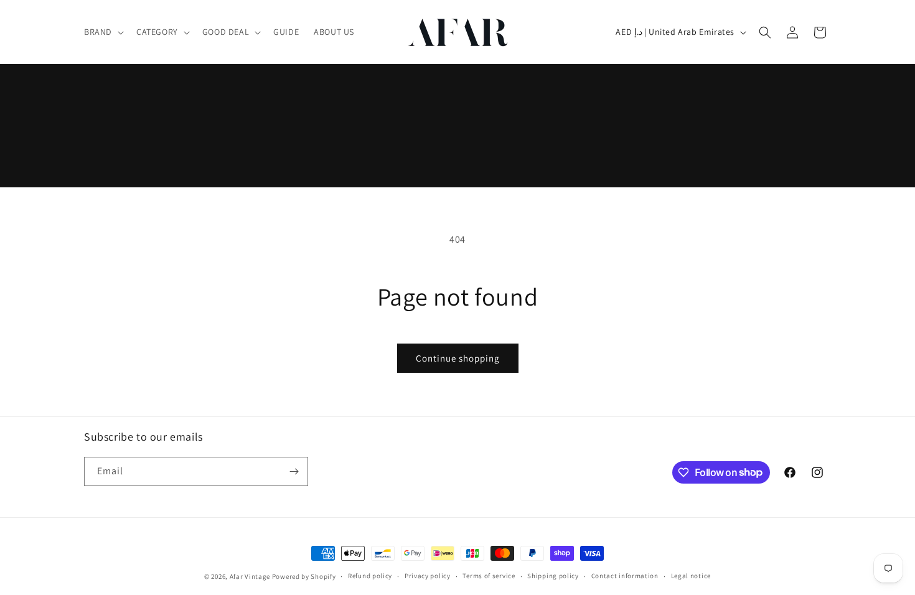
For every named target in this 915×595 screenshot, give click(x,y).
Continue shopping (458, 358)
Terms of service (488, 575)
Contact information (625, 575)
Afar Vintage (250, 576)
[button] (103, 32)
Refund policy (370, 575)
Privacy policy (428, 575)
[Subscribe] (293, 471)
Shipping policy (553, 575)
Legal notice (691, 575)
